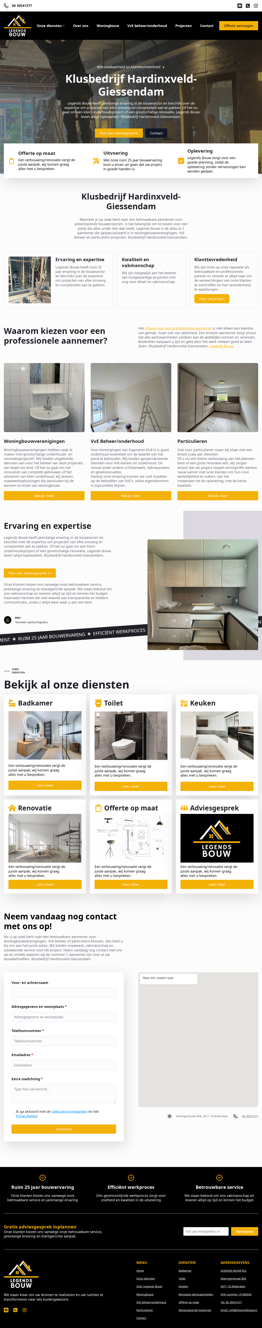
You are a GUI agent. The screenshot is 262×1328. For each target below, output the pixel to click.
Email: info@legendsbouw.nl (239, 1310)
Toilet (182, 1278)
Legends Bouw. (222, 346)
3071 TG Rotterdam (233, 1286)
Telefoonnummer (28, 1030)
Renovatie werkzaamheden (196, 1294)
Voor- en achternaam (30, 982)
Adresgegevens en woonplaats (39, 1006)
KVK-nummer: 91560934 (236, 1294)
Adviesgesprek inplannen (195, 1310)
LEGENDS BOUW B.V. (234, 1270)
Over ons (80, 25)
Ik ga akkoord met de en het (57, 1113)
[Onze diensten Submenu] (63, 25)
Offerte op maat (189, 1302)
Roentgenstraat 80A (233, 1278)
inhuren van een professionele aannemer (178, 328)
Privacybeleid (26, 1116)
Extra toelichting (27, 1079)
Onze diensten (49, 25)
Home (140, 1270)
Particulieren (144, 1310)
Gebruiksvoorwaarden (69, 1111)
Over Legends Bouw (149, 1286)
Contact (206, 25)
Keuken (183, 1286)
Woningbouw (108, 25)
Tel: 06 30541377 (231, 1302)
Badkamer (185, 1270)
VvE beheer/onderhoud (147, 25)
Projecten (183, 25)
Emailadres (22, 1054)
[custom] (239, 5)
